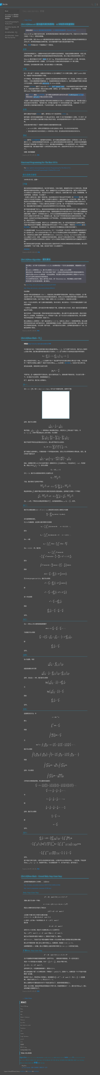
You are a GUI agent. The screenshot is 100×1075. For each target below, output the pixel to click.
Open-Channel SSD (77, 1057)
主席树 (37, 1060)
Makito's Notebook (24, 1017)
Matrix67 (58, 1057)
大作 (51, 1060)
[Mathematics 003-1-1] (55, 405)
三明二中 (27, 1060)
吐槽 (47, 1060)
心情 (56, 1060)
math (55, 1057)
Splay (21, 1060)
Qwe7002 (22, 1022)
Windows (23, 1060)
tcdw (21, 1031)
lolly (21, 1014)
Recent (6, 11)
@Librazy (32, 86)
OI (73, 1057)
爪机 (23, 1063)
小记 (54, 1060)
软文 (39, 1063)
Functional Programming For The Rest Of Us (12, 22)
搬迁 (58, 1060)
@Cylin (31, 95)
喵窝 (29, 45)
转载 (36, 1063)
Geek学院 (45, 1057)
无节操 (65, 1060)
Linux (52, 1057)
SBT (84, 1057)
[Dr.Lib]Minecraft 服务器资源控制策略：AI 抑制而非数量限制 (11, 16)
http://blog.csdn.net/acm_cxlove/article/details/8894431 (39, 288)
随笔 (44, 1063)
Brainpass (34, 1057)
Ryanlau (28, 1067)
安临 (32, 1067)
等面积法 (29, 1063)
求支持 (21, 1063)
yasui (25, 140)
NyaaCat (70, 1057)
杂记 (72, 1060)
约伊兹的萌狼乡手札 (25, 1050)
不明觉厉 (76, 197)
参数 (50, 86)
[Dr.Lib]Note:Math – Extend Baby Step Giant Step (11, 36)
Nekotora (22, 1020)
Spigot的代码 (40, 95)
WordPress (22, 1071)
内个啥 (44, 1060)
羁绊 (32, 1063)
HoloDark (49, 1057)
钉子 (46, 1067)
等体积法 (26, 1063)
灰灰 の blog (23, 1047)
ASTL (32, 1057)
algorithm (23, 1057)
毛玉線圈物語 (36, 140)
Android (28, 1057)
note (66, 1057)
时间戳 (68, 1060)
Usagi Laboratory (24, 1036)
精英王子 (42, 1067)
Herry (21, 1009)
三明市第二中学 (33, 1060)
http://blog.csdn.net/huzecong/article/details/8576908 (41, 285)
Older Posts (27, 20)
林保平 (75, 1060)
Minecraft (62, 1057)
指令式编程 (78, 225)
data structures (40, 1057)
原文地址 (67, 363)
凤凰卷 (22, 1044)
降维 (41, 1063)
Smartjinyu (22, 1028)
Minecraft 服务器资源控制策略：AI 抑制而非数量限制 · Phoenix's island (54, 30)
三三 (21, 1042)
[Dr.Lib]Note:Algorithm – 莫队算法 (12, 28)
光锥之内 (40, 1060)
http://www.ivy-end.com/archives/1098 (39, 344)
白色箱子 (36, 1067)
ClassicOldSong (24, 1006)
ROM (82, 1057)
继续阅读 (27, 249)
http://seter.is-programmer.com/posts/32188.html (37, 888)
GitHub (64, 114)
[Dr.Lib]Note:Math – (11, 32)
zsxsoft (22, 1039)
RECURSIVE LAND (25, 1025)
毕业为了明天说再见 (80, 1060)
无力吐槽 (62, 1060)
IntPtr (21, 1011)
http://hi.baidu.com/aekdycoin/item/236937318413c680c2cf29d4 (42, 885)
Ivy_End (24, 1067)
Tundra (22, 1033)
